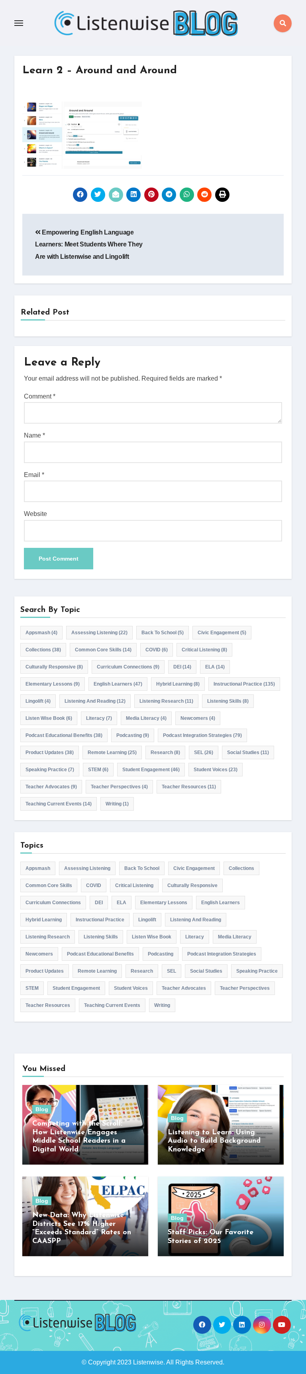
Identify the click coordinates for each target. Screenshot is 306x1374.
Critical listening (204, 650)
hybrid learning (178, 684)
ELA (215, 667)
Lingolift (38, 701)
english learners (118, 684)
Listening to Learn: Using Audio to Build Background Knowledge (214, 1141)
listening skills (228, 701)
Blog (41, 1109)
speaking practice (50, 769)
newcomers (197, 718)
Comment (39, 396)
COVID (156, 650)
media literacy (146, 718)
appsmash (41, 632)
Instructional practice (244, 684)
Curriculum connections (128, 667)
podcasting (132, 735)
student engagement (151, 769)
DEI (182, 667)
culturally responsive (54, 667)
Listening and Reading (95, 701)
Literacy (99, 718)
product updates (50, 752)
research (165, 752)
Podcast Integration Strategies (202, 735)
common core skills (103, 650)
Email (34, 474)
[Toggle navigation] (18, 23)
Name (34, 435)
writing (117, 804)
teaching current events (59, 804)
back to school (162, 632)
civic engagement (222, 632)
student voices (215, 769)
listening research (166, 701)
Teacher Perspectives (119, 787)
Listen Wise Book (49, 718)
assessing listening (99, 632)
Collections (43, 650)
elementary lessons (53, 684)
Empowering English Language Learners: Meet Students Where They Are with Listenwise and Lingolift (89, 244)
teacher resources (189, 787)
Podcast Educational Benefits (64, 735)
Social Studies (248, 752)
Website (35, 513)
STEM (98, 769)
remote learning (112, 752)
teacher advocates (51, 787)
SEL (203, 752)
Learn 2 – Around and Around (99, 70)
